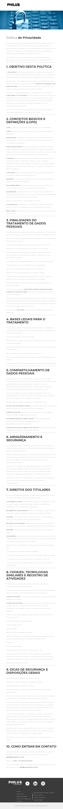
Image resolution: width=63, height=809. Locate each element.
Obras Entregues (22, 796)
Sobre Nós (20, 794)
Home (19, 791)
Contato (19, 801)
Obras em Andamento (24, 799)
